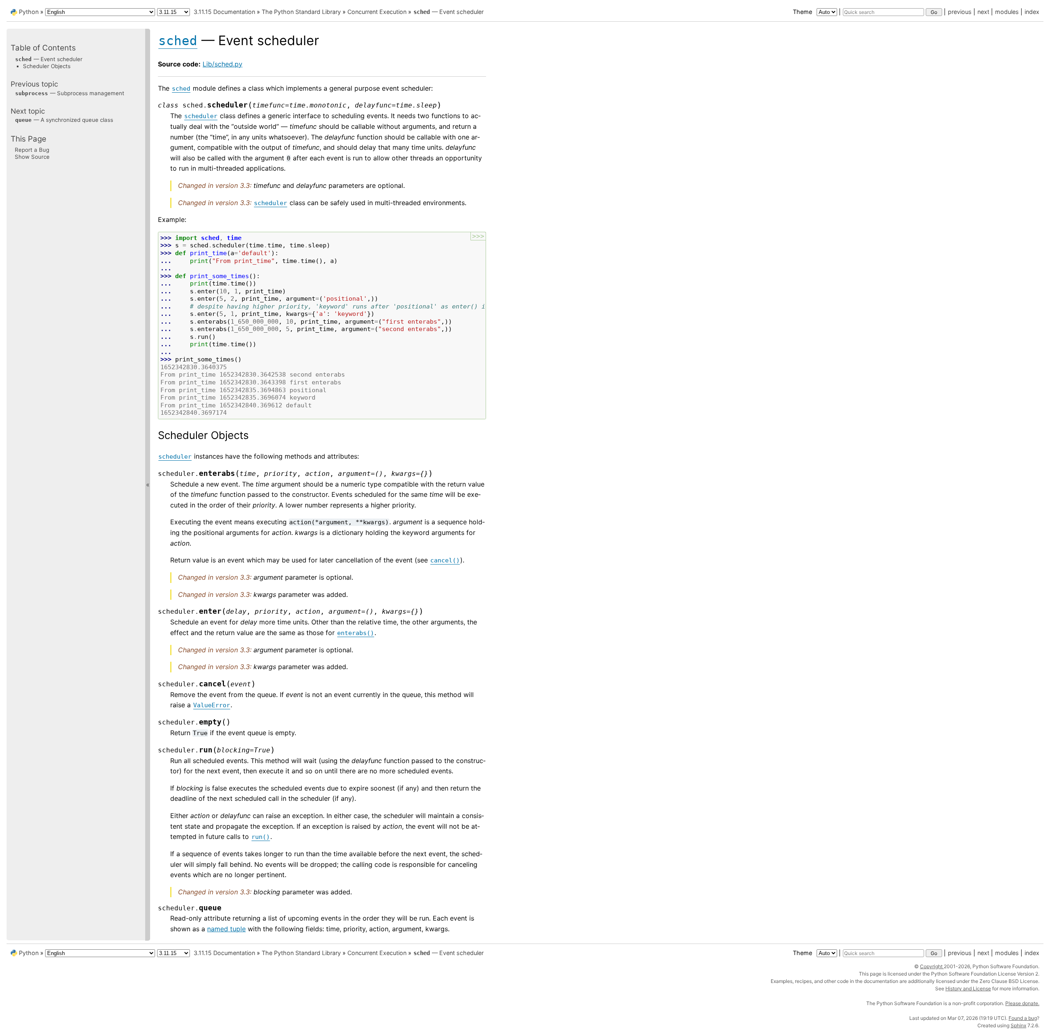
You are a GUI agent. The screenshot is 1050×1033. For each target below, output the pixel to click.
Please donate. (1022, 1003)
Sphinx (1018, 1025)
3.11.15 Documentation (224, 11)
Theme (803, 11)
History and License (968, 988)
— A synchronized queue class (64, 120)
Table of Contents (43, 48)
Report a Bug (32, 149)
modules (1007, 11)
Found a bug (1023, 1018)
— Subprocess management (69, 92)
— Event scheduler (448, 11)
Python (29, 11)
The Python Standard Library (301, 11)
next (983, 11)
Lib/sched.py (222, 64)
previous (960, 11)
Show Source (32, 156)
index (1032, 11)
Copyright (932, 966)
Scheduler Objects (47, 65)
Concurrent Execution (376, 11)
